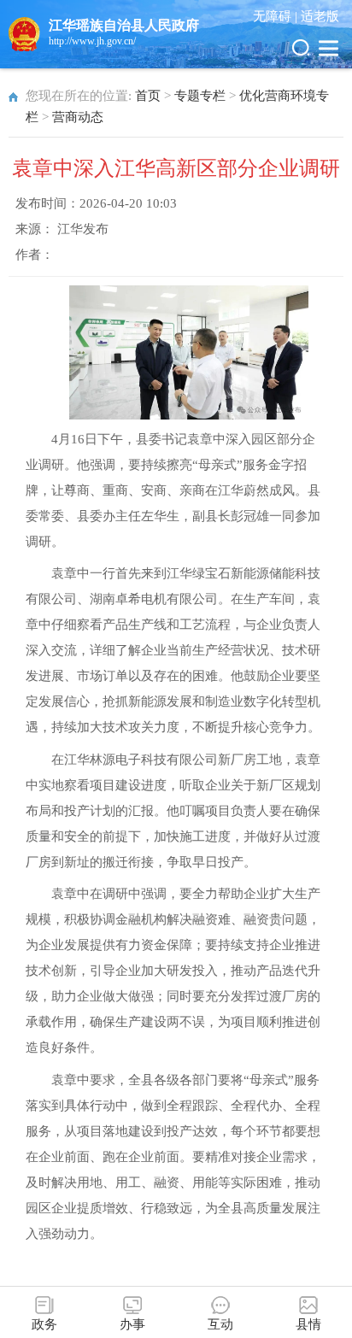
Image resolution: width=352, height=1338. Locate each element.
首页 (148, 96)
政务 (44, 1324)
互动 (220, 1324)
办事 (132, 1324)
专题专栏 (200, 96)
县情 (308, 1324)
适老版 (320, 16)
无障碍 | (277, 16)
